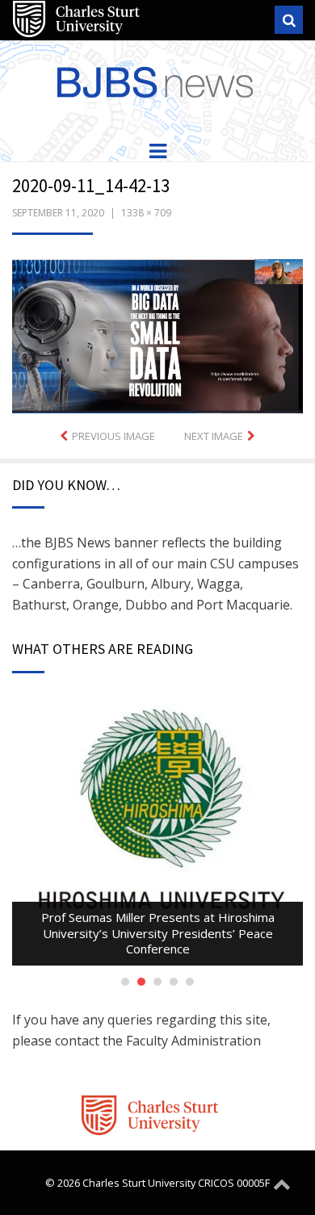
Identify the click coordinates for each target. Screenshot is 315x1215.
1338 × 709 (146, 213)
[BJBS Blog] (157, 79)
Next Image (213, 436)
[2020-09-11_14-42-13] (157, 335)
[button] (157, 336)
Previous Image (113, 436)
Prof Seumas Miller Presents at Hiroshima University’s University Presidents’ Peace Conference (158, 933)
